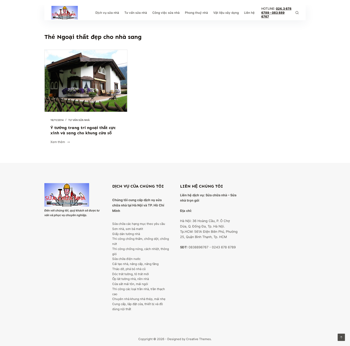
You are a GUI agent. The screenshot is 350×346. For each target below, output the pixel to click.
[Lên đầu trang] (341, 337)
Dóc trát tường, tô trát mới (130, 274)
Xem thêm (57, 142)
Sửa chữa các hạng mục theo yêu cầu (138, 224)
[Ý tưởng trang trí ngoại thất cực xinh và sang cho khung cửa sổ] (85, 81)
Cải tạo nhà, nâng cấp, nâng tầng (135, 264)
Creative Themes (198, 339)
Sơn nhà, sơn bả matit (127, 229)
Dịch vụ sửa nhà (107, 13)
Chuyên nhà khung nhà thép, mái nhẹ (138, 299)
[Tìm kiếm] (297, 12)
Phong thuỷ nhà (196, 13)
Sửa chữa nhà (216, 195)
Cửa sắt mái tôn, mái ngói (130, 284)
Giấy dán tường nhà (126, 234)
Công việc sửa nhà (166, 13)
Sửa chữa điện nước (126, 259)
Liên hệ (249, 13)
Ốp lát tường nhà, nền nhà (130, 279)
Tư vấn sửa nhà (135, 13)
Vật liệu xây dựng (226, 13)
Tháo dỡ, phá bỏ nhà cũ (129, 269)
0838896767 (198, 247)
